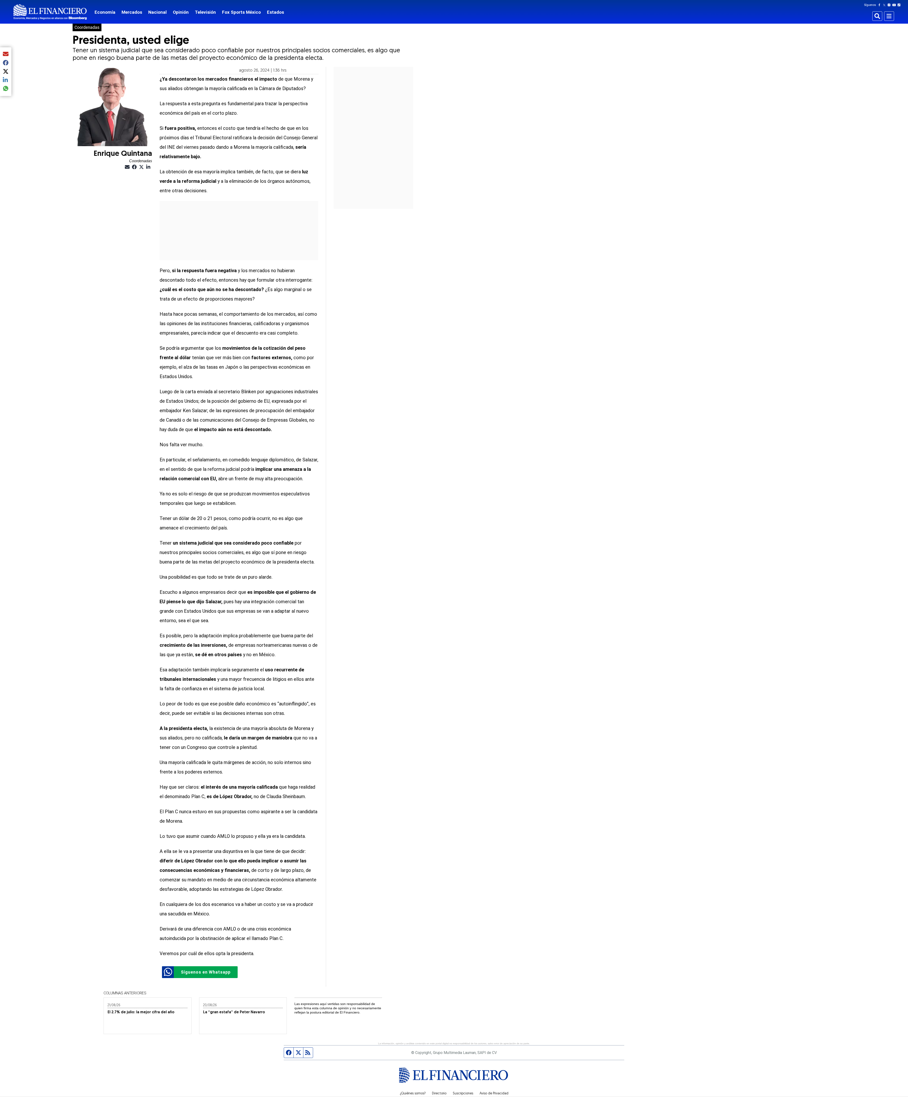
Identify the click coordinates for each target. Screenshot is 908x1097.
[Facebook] (880, 5)
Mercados (132, 12)
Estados (275, 12)
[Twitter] (885, 5)
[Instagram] (890, 5)
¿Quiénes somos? (413, 1093)
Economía (105, 12)
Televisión (205, 12)
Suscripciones (463, 1093)
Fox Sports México (241, 12)
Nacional (157, 12)
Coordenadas (87, 27)
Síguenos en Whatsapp (206, 972)
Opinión (181, 12)
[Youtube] (895, 5)
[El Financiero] (50, 12)
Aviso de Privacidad (494, 1093)
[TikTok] (900, 5)
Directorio (439, 1093)
